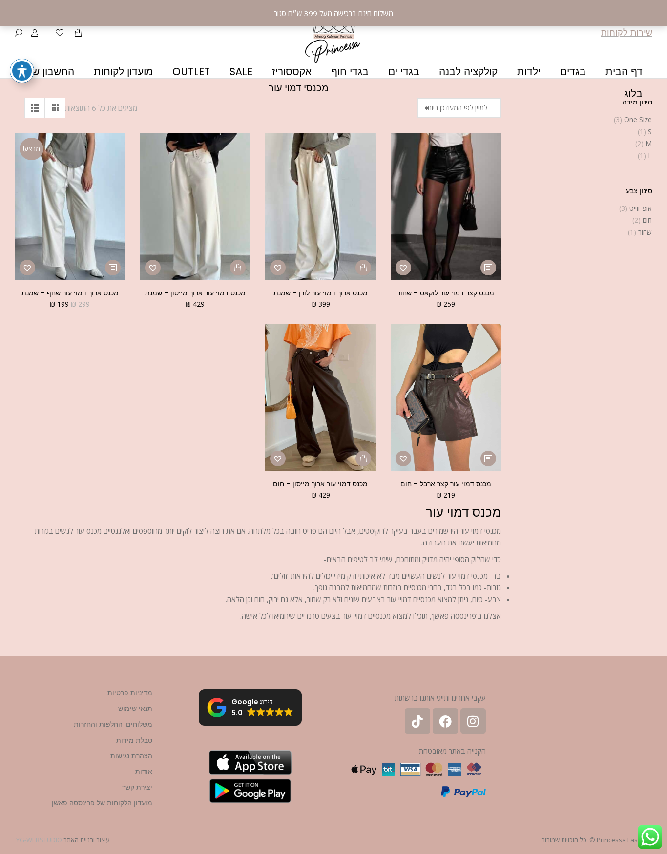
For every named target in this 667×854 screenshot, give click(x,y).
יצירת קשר (137, 787)
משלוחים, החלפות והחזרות (113, 724)
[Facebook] (445, 721)
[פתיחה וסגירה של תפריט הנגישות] (22, 71)
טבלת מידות (134, 740)
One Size (638, 119)
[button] (403, 267)
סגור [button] (280, 13)
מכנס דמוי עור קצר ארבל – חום (445, 484)
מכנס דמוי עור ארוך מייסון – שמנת (195, 293)
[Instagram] (473, 721)
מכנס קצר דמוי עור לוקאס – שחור (445, 293)
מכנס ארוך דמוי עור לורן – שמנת (320, 293)
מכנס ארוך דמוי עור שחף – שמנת (70, 293)
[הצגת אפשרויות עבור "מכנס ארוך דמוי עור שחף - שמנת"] (113, 267)
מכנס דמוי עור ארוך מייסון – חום (320, 484)
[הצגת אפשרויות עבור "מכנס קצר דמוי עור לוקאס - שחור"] (488, 267)
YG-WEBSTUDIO (39, 839)
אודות (143, 771)
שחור (645, 232)
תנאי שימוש (135, 708)
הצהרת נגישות (131, 756)
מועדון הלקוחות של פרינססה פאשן (102, 803)
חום (647, 220)
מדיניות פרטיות (129, 693)
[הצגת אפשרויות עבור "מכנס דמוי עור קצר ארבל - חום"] (488, 458)
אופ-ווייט (640, 208)
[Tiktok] (417, 721)
